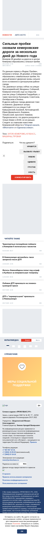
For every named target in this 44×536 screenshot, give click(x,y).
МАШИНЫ (7, 136)
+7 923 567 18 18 (8, 450)
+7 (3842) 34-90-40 (9, 452)
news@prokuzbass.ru (10, 460)
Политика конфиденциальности (15, 480)
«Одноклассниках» (24, 128)
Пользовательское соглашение (14, 483)
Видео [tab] (27, 340)
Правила (33, 442)
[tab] (7, 345)
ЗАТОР (10, 134)
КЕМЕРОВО (19, 134)
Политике (16, 524)
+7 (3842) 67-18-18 (9, 454)
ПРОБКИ (17, 136)
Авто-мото (20, 35)
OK (22, 531)
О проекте (6, 474)
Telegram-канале (31, 125)
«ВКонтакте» (8, 128)
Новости (7, 35)
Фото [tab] (38, 340)
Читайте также (12, 239)
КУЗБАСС (30, 134)
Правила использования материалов (17, 477)
